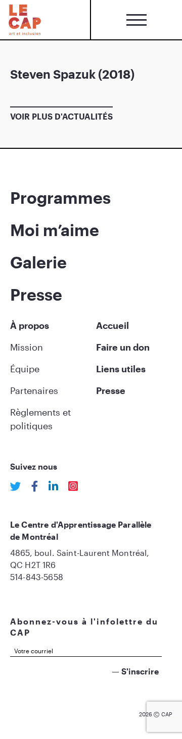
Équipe (24, 368)
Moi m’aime (54, 229)
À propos (29, 325)
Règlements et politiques (40, 419)
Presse (36, 294)
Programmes (60, 197)
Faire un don (123, 347)
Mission (26, 347)
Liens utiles (121, 368)
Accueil (112, 325)
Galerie (38, 262)
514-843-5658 (36, 577)
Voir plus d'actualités (61, 116)
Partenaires (34, 390)
